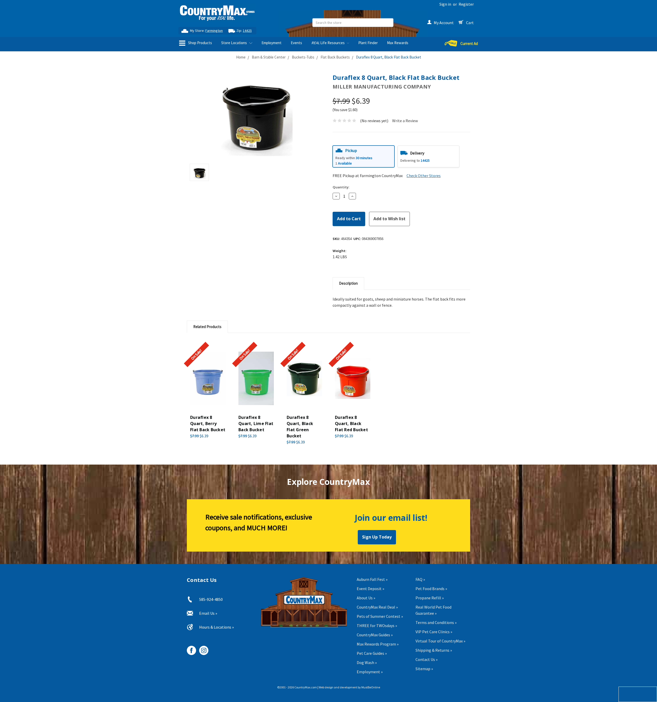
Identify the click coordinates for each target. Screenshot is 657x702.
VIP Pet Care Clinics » (434, 631)
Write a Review (405, 120)
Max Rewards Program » (378, 644)
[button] (363, 156)
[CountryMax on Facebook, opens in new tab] (189, 648)
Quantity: (341, 187)
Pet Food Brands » (431, 588)
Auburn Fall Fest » (372, 579)
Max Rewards (397, 42)
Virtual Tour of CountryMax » (440, 640)
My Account (444, 22)
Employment (272, 42)
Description (348, 283)
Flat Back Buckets (335, 57)
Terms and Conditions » (436, 622)
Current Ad (469, 43)
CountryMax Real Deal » (377, 607)
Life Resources (328, 42)
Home (241, 57)
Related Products (207, 326)
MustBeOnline (370, 687)
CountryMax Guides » (375, 634)
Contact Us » (427, 659)
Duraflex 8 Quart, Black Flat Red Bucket (351, 423)
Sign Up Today (377, 537)
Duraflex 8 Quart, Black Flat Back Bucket (388, 57)
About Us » (366, 597)
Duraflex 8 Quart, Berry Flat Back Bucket (207, 423)
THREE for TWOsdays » (377, 625)
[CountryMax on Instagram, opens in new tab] (202, 648)
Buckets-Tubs (303, 57)
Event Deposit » (370, 588)
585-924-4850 (211, 599)
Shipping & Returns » (434, 650)
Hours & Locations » (216, 627)
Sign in (445, 4)
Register (466, 4)
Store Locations (234, 42)
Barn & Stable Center (269, 57)
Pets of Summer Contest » (380, 616)
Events (296, 42)
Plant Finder (368, 42)
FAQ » (420, 579)
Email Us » (208, 613)
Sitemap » (424, 668)
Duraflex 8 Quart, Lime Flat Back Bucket (255, 423)
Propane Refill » (430, 597)
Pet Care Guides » (372, 653)
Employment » (370, 671)
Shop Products (199, 42)
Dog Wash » (367, 662)
